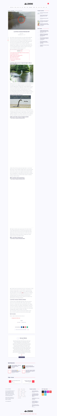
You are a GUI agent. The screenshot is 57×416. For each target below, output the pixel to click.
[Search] (48, 3)
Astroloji (15, 7)
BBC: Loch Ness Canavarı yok (14, 57)
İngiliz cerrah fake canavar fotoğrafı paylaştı (16, 55)
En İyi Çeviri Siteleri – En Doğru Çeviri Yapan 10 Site (35, 391)
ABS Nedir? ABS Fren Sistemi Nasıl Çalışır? (35, 398)
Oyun (20, 7)
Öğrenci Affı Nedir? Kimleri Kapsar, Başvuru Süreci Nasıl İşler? (35, 406)
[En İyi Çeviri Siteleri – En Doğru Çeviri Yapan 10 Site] (31, 392)
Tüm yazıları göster (21, 357)
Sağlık (18, 7)
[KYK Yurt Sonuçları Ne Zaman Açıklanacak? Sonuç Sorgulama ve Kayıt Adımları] (39, 42)
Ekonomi (44, 7)
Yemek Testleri (19, 396)
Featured (25, 391)
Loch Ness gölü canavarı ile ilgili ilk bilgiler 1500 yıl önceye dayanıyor (19, 52)
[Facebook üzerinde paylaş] (8, 37)
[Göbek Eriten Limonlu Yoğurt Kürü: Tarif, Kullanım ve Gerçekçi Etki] (39, 21)
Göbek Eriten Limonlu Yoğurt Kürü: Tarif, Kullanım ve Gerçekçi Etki (44, 21)
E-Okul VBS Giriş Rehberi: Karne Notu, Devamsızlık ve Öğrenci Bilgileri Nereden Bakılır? (35, 395)
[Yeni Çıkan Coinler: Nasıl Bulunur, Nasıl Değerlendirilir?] (23, 366)
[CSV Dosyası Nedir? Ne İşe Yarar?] (39, 19)
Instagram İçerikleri (24, 322)
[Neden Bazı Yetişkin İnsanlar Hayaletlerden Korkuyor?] (28, 381)
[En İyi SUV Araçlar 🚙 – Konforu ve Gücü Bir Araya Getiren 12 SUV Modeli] (31, 402)
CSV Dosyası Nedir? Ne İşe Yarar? (44, 18)
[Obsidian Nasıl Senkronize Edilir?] (39, 13)
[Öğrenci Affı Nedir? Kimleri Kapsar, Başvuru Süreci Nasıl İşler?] (31, 406)
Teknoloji (34, 7)
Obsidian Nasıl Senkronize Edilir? (44, 12)
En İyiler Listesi (11, 7)
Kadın (39, 7)
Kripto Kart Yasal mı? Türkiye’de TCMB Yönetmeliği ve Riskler (44, 15)
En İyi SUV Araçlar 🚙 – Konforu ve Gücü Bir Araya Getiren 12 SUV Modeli (35, 402)
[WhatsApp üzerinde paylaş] (8, 41)
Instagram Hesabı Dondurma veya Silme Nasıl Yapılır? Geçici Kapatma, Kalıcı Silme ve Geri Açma (44, 31)
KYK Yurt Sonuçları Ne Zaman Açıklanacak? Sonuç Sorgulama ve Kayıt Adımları (44, 42)
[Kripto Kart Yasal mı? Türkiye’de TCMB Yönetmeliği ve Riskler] (39, 16)
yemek (22, 292)
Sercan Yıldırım (23, 338)
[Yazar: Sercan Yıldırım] (17, 338)
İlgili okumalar (13, 60)
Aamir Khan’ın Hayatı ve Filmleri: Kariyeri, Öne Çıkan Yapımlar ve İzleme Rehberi (30, 371)
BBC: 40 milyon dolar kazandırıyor (15, 56)
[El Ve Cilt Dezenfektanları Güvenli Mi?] (14, 381)
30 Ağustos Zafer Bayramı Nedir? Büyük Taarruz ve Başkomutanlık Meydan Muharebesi (44, 35)
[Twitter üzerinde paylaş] (8, 39)
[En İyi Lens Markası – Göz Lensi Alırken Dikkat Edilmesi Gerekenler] (9, 366)
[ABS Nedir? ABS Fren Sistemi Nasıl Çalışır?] (31, 399)
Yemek (46, 7)
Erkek (41, 7)
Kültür (27, 7)
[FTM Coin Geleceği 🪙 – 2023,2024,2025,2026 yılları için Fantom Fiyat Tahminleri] (9, 371)
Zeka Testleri (24, 396)
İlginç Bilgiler (30, 7)
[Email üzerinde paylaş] (8, 40)
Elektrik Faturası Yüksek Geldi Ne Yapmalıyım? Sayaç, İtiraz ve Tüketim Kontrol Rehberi (44, 24)
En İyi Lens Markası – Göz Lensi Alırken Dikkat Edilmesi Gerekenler (16, 366)
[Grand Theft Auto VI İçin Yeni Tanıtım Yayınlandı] (39, 46)
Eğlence (25, 7)
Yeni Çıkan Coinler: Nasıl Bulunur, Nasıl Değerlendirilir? (30, 366)
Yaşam (22, 7)
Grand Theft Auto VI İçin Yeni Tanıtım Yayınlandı (44, 45)
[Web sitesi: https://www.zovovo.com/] (21, 355)
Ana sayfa (9, 10)
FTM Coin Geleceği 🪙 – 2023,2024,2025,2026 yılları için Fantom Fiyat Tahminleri (16, 371)
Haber (36, 7)
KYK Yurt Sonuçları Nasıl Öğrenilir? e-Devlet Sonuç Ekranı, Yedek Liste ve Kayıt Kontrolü (44, 38)
